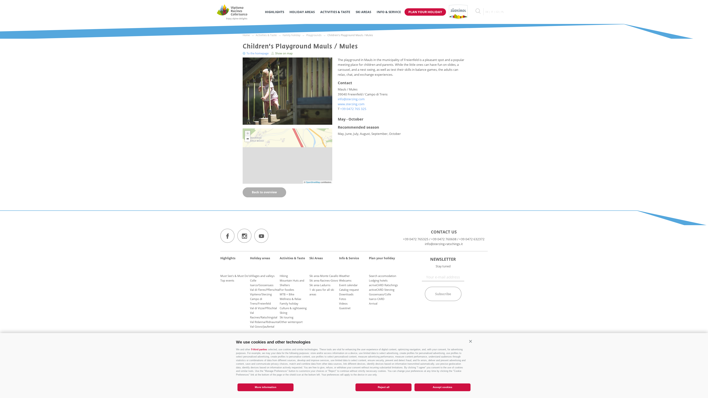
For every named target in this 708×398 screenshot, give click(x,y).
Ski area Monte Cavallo (323, 276)
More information (265, 387)
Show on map (283, 53)
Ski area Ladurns (319, 285)
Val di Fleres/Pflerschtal (265, 289)
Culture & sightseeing (293, 308)
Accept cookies (442, 387)
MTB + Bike (287, 294)
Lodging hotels (378, 280)
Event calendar (348, 285)
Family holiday (289, 303)
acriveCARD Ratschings (383, 285)
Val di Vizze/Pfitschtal (263, 308)
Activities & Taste (335, 12)
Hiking (284, 276)
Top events (227, 280)
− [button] (248, 139)
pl (502, 11)
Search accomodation (382, 276)
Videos (343, 303)
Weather (344, 276)
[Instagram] (244, 236)
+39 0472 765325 (415, 239)
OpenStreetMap (313, 182)
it (492, 11)
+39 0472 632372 (472, 239)
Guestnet (344, 308)
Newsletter (443, 259)
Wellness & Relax (290, 299)
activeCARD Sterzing (381, 289)
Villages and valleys (262, 276)
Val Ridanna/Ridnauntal (265, 322)
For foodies (287, 289)
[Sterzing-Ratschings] (232, 12)
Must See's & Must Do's (235, 276)
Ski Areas (363, 12)
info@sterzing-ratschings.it (444, 244)
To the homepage (257, 53)
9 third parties (259, 349)
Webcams (345, 280)
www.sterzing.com (351, 104)
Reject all (383, 387)
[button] (470, 341)
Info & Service (389, 12)
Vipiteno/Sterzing (261, 294)
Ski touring (286, 317)
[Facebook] (227, 236)
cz (497, 11)
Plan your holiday (425, 12)
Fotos (342, 299)
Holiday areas (302, 12)
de (486, 11)
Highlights (274, 12)
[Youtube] (261, 236)
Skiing (283, 313)
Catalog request (349, 289)
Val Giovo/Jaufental (262, 326)
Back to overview (264, 192)
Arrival (373, 303)
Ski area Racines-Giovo (323, 280)
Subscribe (443, 294)
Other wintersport (291, 322)
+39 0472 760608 (444, 239)
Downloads (346, 294)
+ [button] (248, 133)
